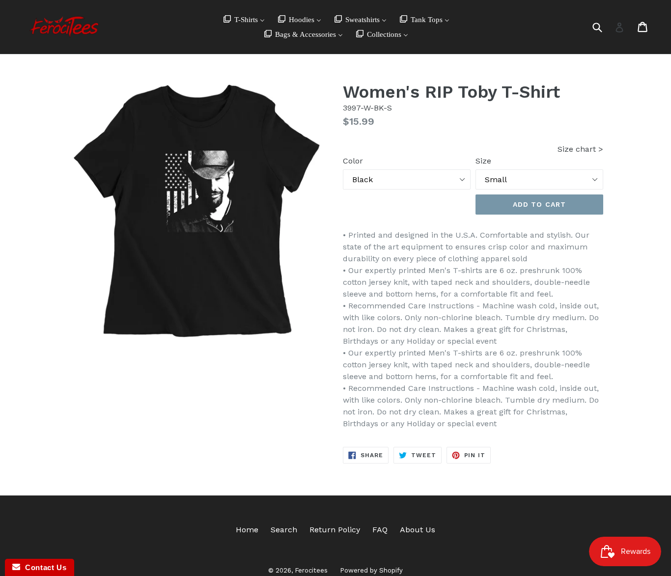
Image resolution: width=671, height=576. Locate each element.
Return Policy (334, 529)
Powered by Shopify (371, 570)
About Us (417, 529)
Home (247, 529)
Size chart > (580, 149)
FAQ (380, 529)
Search (284, 529)
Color (353, 160)
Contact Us (43, 567)
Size (483, 160)
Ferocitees (311, 570)
